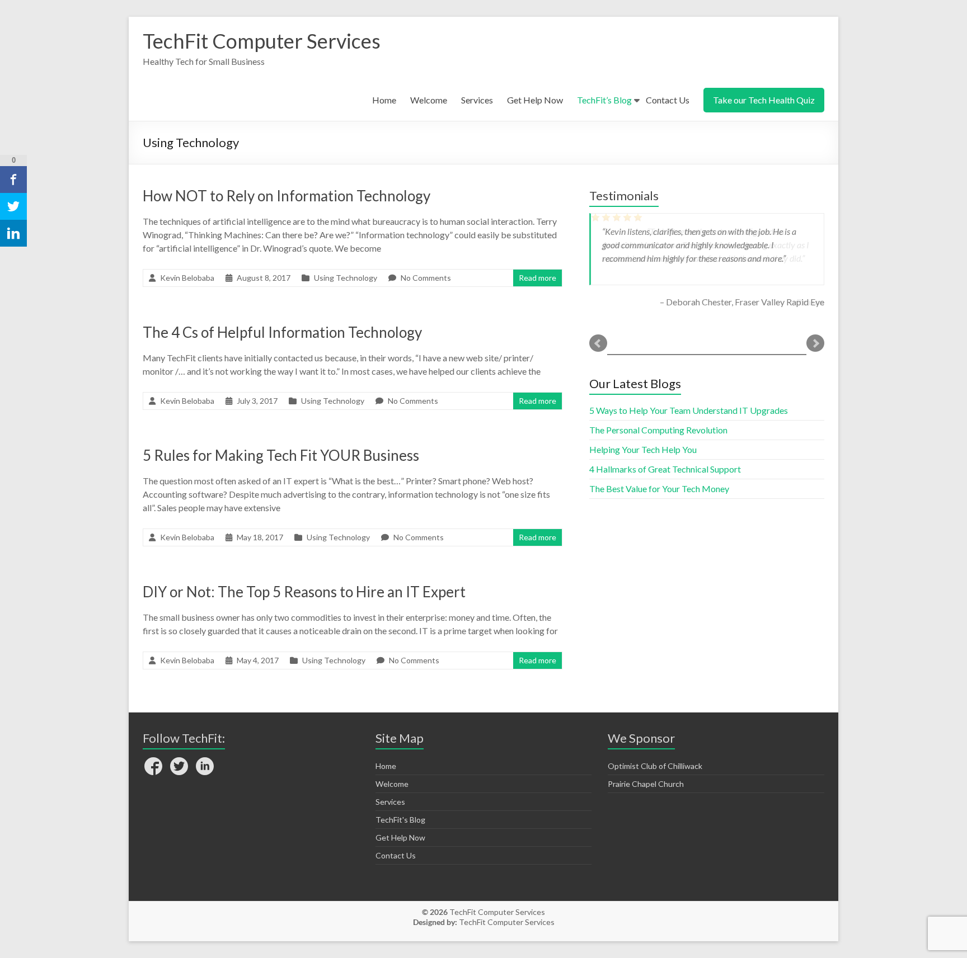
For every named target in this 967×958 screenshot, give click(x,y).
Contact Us (667, 100)
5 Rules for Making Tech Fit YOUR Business (281, 455)
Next (815, 343)
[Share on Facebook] (13, 179)
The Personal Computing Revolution (658, 429)
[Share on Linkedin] (13, 233)
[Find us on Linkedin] (205, 767)
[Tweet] (13, 206)
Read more (537, 277)
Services (477, 100)
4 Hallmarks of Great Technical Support (665, 469)
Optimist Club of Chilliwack (655, 766)
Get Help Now (535, 100)
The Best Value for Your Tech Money (659, 488)
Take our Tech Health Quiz (764, 100)
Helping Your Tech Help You (643, 449)
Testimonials (624, 195)
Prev (598, 343)
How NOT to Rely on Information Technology (286, 196)
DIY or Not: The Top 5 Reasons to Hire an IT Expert (304, 592)
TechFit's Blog (400, 819)
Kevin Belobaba (187, 277)
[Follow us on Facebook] (153, 767)
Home (384, 100)
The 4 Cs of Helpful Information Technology (282, 332)
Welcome (428, 100)
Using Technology (345, 277)
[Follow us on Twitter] (179, 767)
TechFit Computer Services (262, 41)
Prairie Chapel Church (646, 784)
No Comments (426, 277)
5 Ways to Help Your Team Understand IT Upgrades (688, 410)
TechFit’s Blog (604, 100)
